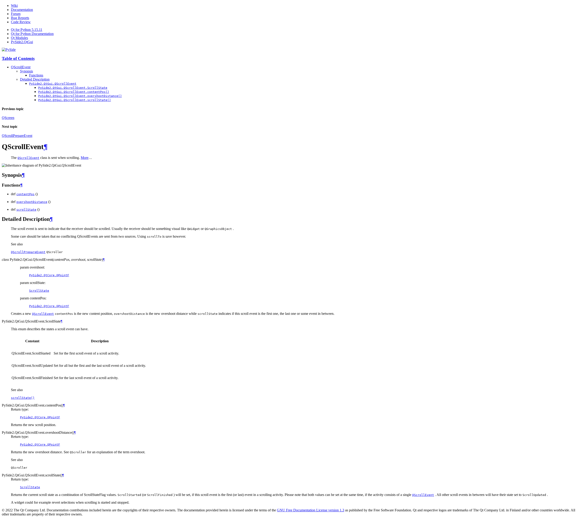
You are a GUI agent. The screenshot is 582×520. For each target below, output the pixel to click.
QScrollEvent (20, 67)
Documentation (22, 10)
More (84, 158)
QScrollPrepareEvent (17, 136)
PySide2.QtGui (22, 42)
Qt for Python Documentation (32, 34)
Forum (15, 14)
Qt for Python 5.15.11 (26, 30)
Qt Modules (19, 38)
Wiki (14, 5)
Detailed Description (35, 79)
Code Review (21, 22)
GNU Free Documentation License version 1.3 (310, 510)
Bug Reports (20, 18)
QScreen (8, 118)
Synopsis (26, 71)
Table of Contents (18, 58)
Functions (36, 75)
